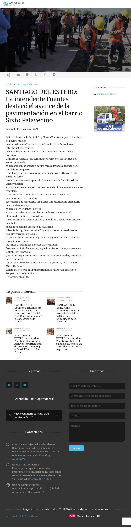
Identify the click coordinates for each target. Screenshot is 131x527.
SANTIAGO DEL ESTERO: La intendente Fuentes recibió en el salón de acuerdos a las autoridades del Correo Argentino (69, 342)
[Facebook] (9, 385)
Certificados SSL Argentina (21, 516)
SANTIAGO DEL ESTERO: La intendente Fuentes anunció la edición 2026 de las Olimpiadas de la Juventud (68, 313)
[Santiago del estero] (109, 119)
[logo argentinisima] (13, 4)
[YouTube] (25, 385)
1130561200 (18, 458)
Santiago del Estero (107, 94)
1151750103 (45, 478)
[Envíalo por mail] (18, 75)
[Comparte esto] (27, 75)
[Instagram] (17, 385)
